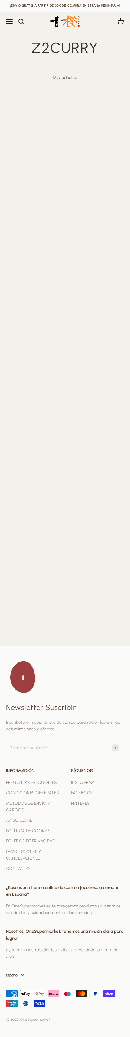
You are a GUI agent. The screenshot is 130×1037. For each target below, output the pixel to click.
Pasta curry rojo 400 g (92, 243)
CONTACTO (18, 868)
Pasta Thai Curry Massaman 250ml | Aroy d (94, 520)
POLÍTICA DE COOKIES (28, 830)
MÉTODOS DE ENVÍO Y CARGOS (28, 807)
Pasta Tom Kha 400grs (32, 513)
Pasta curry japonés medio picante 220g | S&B (32, 334)
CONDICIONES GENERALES (32, 792)
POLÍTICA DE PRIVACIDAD (30, 841)
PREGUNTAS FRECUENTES (31, 782)
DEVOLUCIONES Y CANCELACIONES (23, 855)
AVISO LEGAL (19, 820)
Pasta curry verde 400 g (34, 243)
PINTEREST (82, 803)
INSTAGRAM (83, 782)
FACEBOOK (82, 792)
